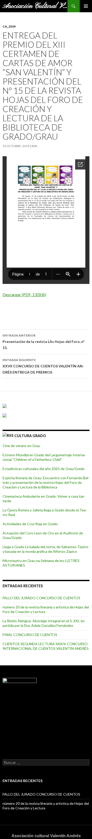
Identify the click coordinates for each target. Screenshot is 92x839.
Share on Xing (58, 310)
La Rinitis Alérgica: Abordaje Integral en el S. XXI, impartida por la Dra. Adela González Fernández (44, 623)
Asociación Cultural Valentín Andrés (35, 6)
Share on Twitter (20, 310)
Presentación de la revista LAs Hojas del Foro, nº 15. (44, 341)
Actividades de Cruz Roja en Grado (30, 524)
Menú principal (86, 6)
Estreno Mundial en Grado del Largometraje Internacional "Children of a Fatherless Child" (44, 457)
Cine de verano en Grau (21, 446)
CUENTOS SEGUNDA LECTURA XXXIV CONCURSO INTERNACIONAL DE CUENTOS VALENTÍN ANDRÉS (46, 646)
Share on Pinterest (45, 310)
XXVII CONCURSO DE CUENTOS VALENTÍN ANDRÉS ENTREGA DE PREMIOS (43, 366)
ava (34, 146)
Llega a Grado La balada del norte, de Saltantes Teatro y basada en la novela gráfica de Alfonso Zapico (45, 549)
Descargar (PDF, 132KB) (24, 294)
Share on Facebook (8, 310)
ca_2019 (9, 26)
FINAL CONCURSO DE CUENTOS (30, 634)
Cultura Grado (30, 436)
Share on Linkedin (33, 310)
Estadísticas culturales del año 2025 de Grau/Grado (44, 468)
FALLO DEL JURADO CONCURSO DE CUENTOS (41, 598)
